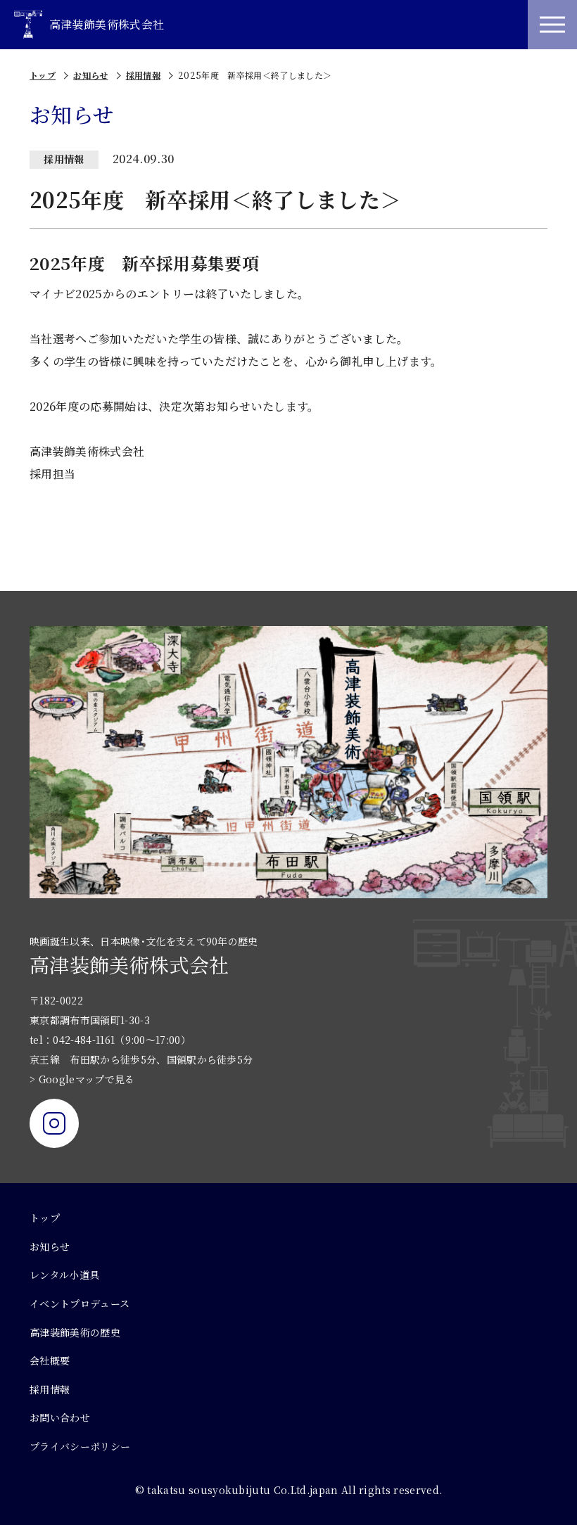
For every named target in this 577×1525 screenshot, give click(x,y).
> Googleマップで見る (82, 1079)
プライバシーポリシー (80, 1446)
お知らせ (90, 75)
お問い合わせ (60, 1417)
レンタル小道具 (64, 1275)
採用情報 (143, 75)
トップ (43, 75)
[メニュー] (552, 24)
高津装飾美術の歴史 (75, 1332)
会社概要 (50, 1360)
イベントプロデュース (79, 1303)
